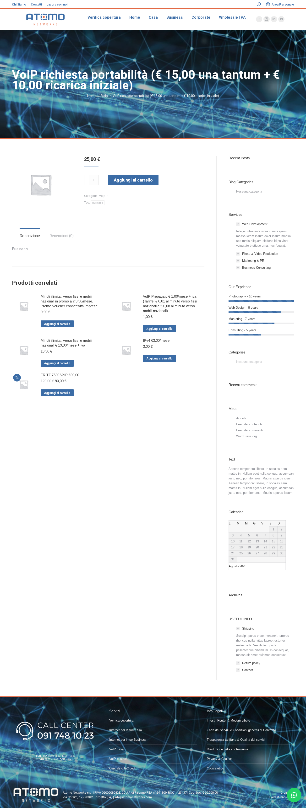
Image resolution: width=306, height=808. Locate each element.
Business (97, 202)
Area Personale (283, 4)
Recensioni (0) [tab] (61, 235)
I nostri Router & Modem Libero (228, 720)
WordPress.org (246, 436)
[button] (294, 795)
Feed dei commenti (249, 430)
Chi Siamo (19, 4)
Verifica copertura (121, 720)
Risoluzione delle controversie (227, 749)
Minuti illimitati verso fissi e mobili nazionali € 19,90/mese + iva (66, 342)
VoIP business (119, 759)
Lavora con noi (57, 4)
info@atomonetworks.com (133, 797)
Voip (102, 196)
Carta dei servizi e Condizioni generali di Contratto (241, 730)
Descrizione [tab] (30, 235)
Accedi (241, 418)
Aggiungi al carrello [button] (57, 324)
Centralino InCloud (122, 768)
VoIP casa (116, 749)
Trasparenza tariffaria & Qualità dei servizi (236, 739)
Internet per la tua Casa (125, 730)
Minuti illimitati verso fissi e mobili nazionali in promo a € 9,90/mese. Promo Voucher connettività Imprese (69, 301)
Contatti (36, 4)
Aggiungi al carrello (133, 179)
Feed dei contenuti (249, 424)
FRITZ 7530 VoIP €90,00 (60, 375)
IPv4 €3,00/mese (156, 340)
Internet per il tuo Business (128, 739)
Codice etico (215, 768)
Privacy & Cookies (220, 759)
